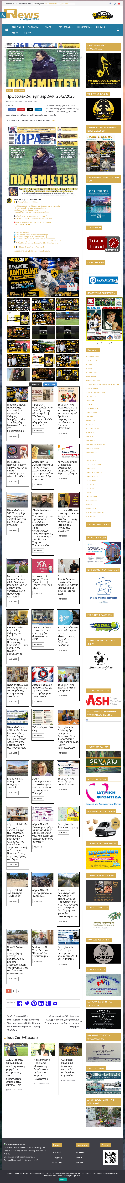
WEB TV (15, 33)
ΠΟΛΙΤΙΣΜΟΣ (91, 488)
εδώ (53, 120)
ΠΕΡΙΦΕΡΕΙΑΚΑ (65, 27)
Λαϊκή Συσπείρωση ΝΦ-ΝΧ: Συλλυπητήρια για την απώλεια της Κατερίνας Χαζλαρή (42, 786)
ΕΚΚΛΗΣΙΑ (90, 400)
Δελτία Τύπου (57, 1162)
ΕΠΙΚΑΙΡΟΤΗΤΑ (83, 27)
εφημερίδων (110, 343)
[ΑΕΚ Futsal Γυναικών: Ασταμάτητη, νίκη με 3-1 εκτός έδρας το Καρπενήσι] (70, 1045)
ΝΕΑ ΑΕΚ (48, 27)
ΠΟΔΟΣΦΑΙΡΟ (91, 480)
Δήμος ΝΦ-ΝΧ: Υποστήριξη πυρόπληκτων (66, 781)
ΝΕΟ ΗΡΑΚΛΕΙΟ (92, 452)
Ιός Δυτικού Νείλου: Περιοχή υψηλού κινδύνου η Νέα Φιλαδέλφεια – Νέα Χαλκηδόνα (17, 469)
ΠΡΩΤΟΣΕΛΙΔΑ (19, 90)
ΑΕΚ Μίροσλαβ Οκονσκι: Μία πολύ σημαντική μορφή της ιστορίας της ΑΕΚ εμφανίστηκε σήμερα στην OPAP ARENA (15, 1072)
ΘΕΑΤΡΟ (89, 416)
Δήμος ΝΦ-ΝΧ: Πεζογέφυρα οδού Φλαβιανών (42, 893)
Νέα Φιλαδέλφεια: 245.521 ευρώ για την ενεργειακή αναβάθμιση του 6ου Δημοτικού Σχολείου (17, 517)
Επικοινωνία (57, 1152)
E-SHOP (27, 33)
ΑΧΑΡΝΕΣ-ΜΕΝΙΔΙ (93, 380)
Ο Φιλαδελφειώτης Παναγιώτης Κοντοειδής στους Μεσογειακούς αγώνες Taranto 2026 (68, 585)
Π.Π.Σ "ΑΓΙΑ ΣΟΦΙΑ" (94, 464)
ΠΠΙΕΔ (88, 492)
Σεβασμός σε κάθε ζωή (42, 729)
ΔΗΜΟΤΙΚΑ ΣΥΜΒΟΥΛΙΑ (95, 392)
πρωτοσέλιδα (100, 343)
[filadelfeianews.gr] (7, 30)
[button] (3, 15)
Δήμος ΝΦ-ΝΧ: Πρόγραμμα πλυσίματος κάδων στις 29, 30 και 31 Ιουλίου (68, 953)
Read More (13, 436)
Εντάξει (63, 1179)
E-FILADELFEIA (91, 360)
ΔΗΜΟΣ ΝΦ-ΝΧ (92, 388)
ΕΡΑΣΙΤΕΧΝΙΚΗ (92, 412)
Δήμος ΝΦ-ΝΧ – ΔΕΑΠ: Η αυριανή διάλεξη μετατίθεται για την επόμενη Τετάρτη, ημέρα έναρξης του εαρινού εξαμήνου (61, 1021)
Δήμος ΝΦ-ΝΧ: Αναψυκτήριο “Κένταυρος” (15, 893)
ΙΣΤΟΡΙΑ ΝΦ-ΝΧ (18, 27)
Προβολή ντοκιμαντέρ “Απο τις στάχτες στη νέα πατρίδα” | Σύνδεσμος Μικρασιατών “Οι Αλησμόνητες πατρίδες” (42, 415)
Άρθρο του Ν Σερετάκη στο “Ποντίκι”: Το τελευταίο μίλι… (41, 951)
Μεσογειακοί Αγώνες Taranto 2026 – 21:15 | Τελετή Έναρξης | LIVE (42, 582)
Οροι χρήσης (57, 1157)
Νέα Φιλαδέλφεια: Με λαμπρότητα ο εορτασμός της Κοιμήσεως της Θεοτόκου (17, 690)
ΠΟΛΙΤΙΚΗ (90, 484)
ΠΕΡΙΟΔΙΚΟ (100, 27)
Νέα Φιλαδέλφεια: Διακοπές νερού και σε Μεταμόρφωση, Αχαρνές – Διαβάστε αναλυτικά (68, 636)
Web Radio (80, 1152)
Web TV (79, 1157)
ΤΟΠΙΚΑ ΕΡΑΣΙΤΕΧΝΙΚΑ (95, 512)
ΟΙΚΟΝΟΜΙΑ (91, 460)
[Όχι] (122, 1176)
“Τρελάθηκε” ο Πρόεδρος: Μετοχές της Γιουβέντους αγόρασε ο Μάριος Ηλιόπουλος (42, 1069)
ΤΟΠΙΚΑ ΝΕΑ (33, 27)
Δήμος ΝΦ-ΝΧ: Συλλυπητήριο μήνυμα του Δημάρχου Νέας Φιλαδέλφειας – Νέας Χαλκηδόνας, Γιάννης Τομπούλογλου (68, 737)
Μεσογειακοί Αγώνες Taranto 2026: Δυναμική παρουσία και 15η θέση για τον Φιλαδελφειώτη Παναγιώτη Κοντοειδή (17, 586)
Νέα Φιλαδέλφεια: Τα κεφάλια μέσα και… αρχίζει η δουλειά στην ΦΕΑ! (42, 633)
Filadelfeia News (31, 101)
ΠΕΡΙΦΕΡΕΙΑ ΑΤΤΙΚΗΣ (94, 472)
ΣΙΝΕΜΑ (89, 504)
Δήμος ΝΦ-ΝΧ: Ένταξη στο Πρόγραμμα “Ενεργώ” (15, 783)
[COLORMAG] (14, 1145)
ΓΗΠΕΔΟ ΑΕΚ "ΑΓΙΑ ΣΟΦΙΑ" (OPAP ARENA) (102, 384)
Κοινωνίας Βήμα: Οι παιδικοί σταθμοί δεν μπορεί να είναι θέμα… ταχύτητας (68, 467)
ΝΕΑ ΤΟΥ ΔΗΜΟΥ (93, 448)
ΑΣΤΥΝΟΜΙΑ (91, 376)
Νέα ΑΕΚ (79, 1162)
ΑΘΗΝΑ (89, 368)
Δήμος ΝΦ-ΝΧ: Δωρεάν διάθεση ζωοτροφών (67, 687)
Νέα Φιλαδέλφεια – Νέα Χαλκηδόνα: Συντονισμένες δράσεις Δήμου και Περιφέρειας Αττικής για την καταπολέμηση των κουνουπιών (17, 737)
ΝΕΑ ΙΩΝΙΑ (90, 440)
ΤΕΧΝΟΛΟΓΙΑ (91, 508)
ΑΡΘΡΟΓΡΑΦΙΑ (92, 372)
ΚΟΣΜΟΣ (89, 424)
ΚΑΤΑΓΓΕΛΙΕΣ (91, 420)
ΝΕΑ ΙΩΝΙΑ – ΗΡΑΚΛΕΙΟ (95, 444)
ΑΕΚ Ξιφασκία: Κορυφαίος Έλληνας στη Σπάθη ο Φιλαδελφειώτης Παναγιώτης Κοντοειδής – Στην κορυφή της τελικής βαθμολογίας (17, 640)
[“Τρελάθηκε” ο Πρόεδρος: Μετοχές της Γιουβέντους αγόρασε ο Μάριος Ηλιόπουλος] (43, 1045)
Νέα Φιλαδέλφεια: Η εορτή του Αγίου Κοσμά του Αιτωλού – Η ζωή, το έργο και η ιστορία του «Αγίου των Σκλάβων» (68, 520)
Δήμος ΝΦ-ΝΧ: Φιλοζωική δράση (68, 826)
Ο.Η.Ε (88, 456)
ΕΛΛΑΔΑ (89, 404)
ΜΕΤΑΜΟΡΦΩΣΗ (92, 428)
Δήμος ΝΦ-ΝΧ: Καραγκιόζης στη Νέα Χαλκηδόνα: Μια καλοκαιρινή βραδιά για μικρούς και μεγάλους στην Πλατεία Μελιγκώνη (67, 416)
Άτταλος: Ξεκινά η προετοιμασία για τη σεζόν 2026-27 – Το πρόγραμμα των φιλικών (42, 690)
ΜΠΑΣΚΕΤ (90, 432)
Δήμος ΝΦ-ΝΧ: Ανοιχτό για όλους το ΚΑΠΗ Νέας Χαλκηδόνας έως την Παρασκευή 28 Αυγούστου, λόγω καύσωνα (42, 470)
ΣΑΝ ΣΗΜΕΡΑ (91, 500)
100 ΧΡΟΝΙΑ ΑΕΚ (92, 356)
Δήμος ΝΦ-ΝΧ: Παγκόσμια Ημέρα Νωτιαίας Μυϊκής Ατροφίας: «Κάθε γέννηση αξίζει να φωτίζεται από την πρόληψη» (42, 833)
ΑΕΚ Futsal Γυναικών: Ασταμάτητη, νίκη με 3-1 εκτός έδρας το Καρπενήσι (69, 1067)
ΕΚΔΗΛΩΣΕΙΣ (91, 396)
